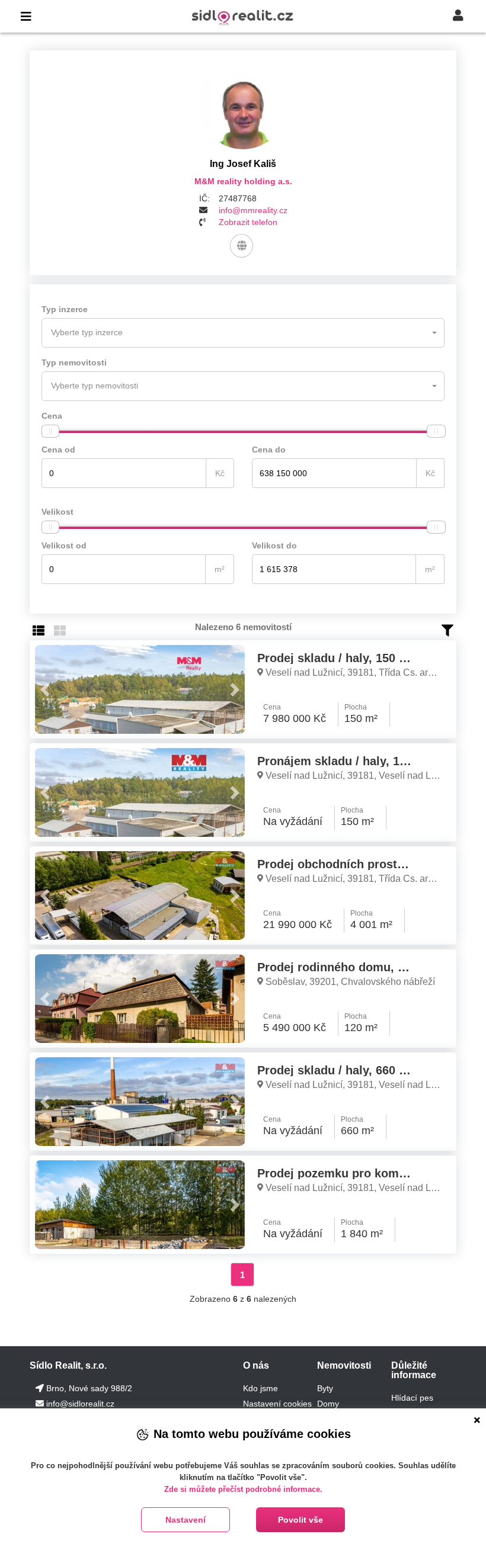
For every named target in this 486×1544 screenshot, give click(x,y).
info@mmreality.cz (253, 210)
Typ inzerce (64, 309)
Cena (51, 415)
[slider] (50, 431)
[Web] (241, 246)
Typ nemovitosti (74, 362)
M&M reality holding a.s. (243, 181)
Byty (325, 1388)
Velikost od (64, 545)
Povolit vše (300, 1519)
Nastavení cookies (277, 1403)
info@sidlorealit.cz (80, 1403)
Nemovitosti (344, 1365)
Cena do (269, 449)
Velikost (57, 511)
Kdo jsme (260, 1388)
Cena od (58, 449)
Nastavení (185, 1519)
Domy (328, 1403)
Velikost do (274, 545)
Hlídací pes (412, 1397)
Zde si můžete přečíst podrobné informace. (243, 1489)
